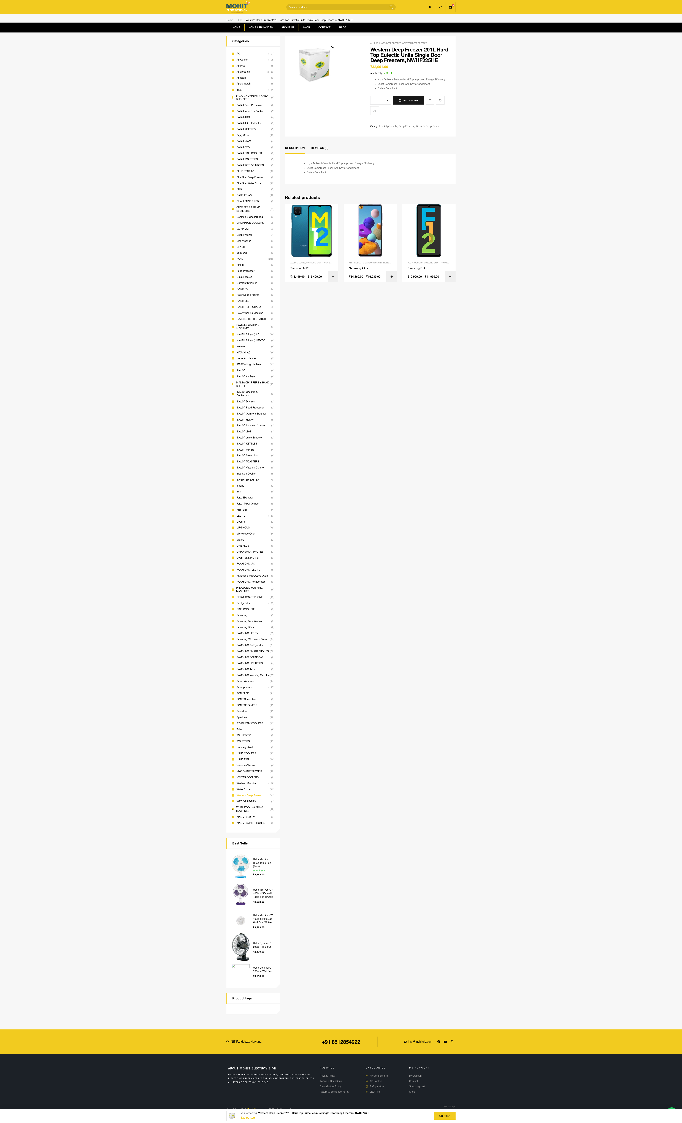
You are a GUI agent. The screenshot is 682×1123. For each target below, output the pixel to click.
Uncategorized (245, 747)
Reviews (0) (319, 148)
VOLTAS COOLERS (248, 777)
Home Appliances (246, 358)
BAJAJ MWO (244, 141)
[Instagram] (452, 1042)
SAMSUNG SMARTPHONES (319, 262)
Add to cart (410, 100)
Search (390, 7)
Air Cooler (242, 59)
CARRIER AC (244, 195)
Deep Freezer (393, 43)
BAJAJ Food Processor (249, 105)
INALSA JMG (244, 431)
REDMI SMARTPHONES (250, 597)
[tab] (295, 148)
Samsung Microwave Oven (252, 639)
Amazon (241, 77)
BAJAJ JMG (243, 117)
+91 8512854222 (341, 1041)
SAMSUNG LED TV (247, 633)
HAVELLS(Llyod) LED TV (251, 340)
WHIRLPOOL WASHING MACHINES (249, 809)
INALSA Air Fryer (246, 376)
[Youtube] (445, 1042)
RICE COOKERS (246, 609)
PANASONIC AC (246, 563)
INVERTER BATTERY (249, 479)
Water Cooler (244, 789)
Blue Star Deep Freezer (250, 177)
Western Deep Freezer (414, 43)
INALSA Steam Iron (247, 455)
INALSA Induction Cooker (251, 425)
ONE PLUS (243, 545)
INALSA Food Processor (250, 407)
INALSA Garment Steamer (251, 413)
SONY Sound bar (246, 699)
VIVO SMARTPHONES (249, 771)
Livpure (241, 521)
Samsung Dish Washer (249, 621)
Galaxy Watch (244, 277)
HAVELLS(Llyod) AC (248, 334)
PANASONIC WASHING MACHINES (249, 589)
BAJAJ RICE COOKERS (250, 153)
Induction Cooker (246, 473)
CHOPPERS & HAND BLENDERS (248, 209)
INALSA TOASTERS (248, 461)
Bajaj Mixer (243, 135)
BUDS (240, 189)
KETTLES (242, 509)
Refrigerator (243, 603)
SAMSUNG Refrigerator (250, 645)
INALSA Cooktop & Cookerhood (247, 393)
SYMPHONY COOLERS (250, 723)
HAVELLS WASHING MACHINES (247, 326)
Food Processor (246, 270)
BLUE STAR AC (245, 171)
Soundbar (242, 711)
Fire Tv (240, 264)
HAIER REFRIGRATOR (249, 307)
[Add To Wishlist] (430, 100)
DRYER (241, 247)
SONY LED (243, 693)
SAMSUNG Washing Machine (253, 675)
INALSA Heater (245, 419)
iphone (240, 485)
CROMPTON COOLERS (250, 222)
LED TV (241, 515)
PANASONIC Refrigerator (251, 581)
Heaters (241, 346)
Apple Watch (244, 83)
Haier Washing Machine (250, 313)
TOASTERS (243, 741)
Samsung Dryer (245, 627)
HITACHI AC (243, 352)
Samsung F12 (416, 268)
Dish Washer (244, 240)
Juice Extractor (245, 497)
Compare (374, 110)
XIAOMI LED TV (246, 817)
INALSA (241, 370)
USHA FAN (243, 759)
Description (295, 148)
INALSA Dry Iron (246, 401)
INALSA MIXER (245, 449)
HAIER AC (242, 288)
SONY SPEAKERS (247, 705)
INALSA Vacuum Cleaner (251, 467)
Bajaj (239, 89)
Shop (239, 20)
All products (377, 43)
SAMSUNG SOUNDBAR (250, 657)
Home (229, 20)
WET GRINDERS (246, 801)
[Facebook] (439, 1042)
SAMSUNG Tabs (246, 669)
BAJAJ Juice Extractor (249, 123)
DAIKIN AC (243, 228)
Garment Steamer (247, 283)
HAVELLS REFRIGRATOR (251, 319)
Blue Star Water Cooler (249, 183)
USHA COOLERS (246, 753)
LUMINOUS (243, 527)
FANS (240, 258)
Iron (239, 491)
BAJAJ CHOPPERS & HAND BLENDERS (252, 97)
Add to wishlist (440, 100)
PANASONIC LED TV (248, 569)
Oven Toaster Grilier (248, 557)
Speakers (242, 717)
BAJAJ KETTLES (246, 129)
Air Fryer (241, 65)
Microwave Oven (246, 533)
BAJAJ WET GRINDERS (250, 165)
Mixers (240, 539)
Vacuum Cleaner (246, 765)
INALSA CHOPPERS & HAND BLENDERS (252, 384)
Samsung (242, 615)
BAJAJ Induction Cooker (250, 111)
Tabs (239, 729)
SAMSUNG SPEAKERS (250, 663)
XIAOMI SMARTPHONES (251, 823)
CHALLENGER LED (248, 201)
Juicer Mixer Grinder (248, 503)
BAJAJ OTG (243, 147)
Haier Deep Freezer (248, 294)
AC (238, 53)
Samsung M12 (299, 268)
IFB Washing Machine (249, 364)
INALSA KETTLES (247, 443)
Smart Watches (245, 681)
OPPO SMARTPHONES (250, 551)
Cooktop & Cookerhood (250, 217)
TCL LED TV (244, 735)
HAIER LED (243, 300)
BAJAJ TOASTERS (247, 159)
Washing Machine (246, 783)
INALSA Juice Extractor (250, 437)
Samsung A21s (358, 268)
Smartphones (244, 687)
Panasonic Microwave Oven (252, 575)
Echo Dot (242, 252)
